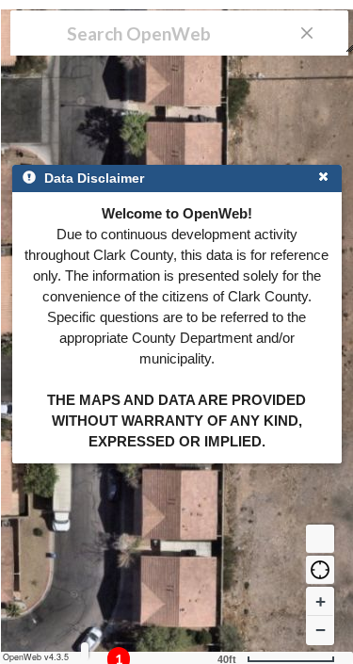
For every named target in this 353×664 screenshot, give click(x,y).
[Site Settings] (84, 651)
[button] (320, 570)
